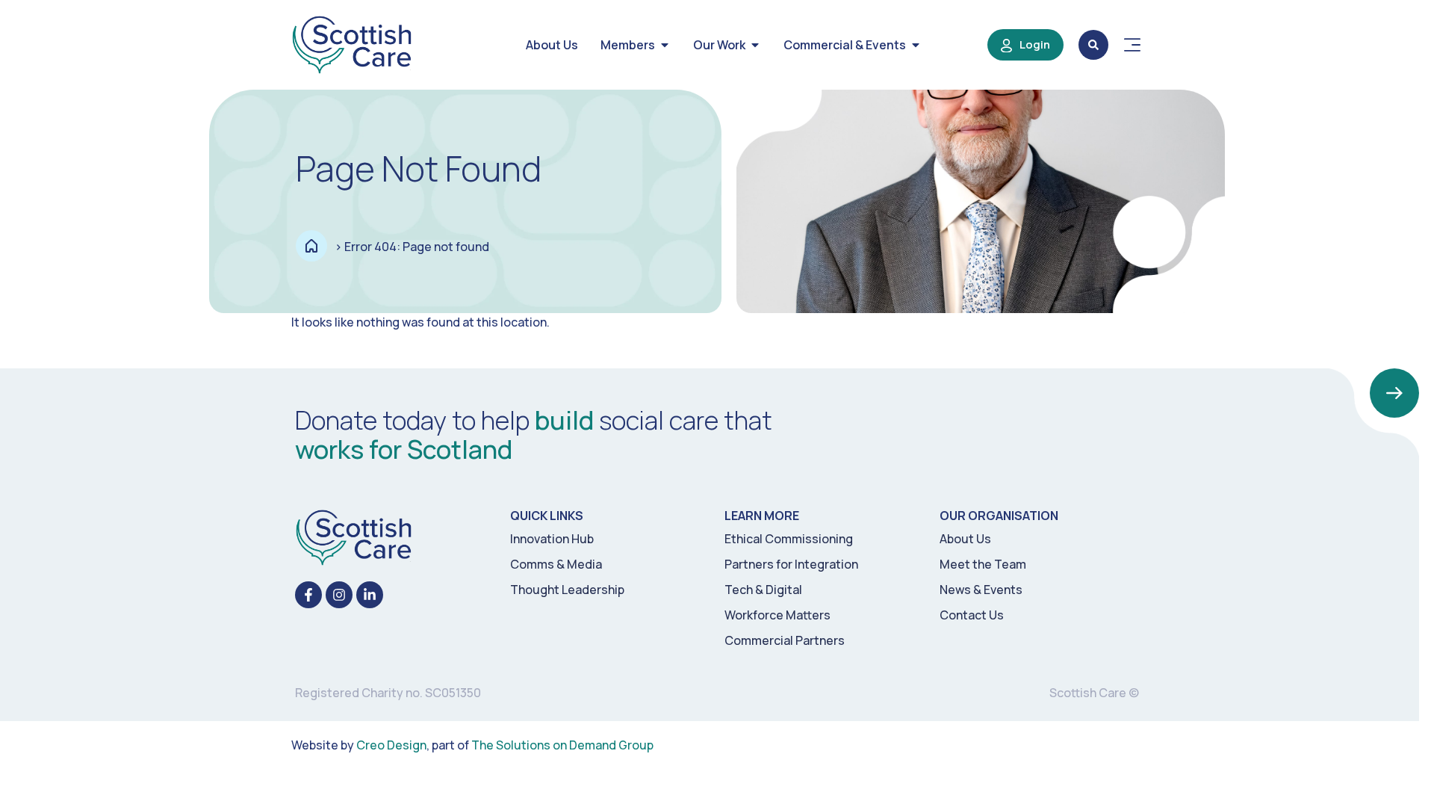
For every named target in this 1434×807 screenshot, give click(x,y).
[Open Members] (665, 45)
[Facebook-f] (308, 594)
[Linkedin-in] (369, 594)
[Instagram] (339, 594)
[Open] (1132, 45)
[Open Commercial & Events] (916, 45)
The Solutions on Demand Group (562, 745)
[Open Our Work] (755, 45)
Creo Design (391, 745)
